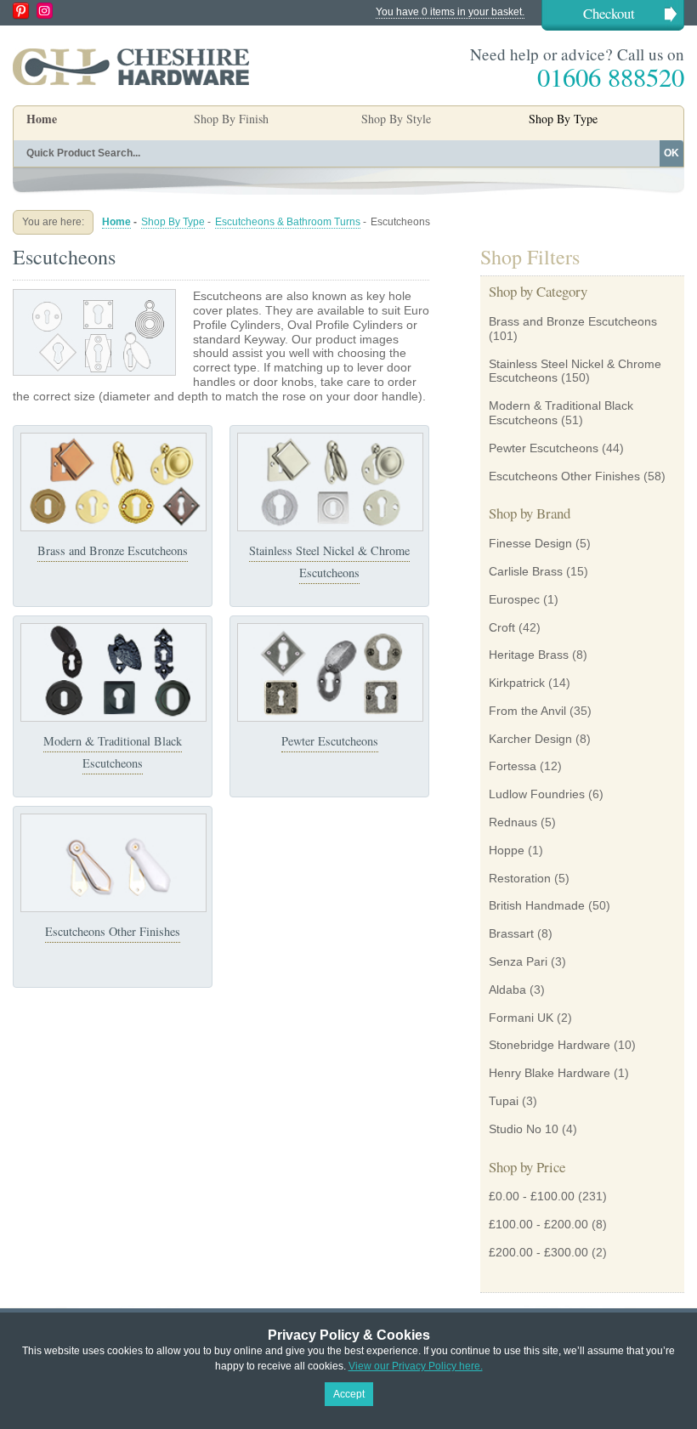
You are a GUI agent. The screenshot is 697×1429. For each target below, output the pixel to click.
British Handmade (537, 905)
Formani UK (521, 1017)
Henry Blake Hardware (549, 1073)
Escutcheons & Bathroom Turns (287, 222)
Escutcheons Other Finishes (112, 931)
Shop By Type (173, 222)
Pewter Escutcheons (329, 741)
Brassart (511, 933)
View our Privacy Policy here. (415, 1366)
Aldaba (507, 989)
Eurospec (514, 599)
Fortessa (512, 766)
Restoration (520, 878)
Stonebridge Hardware (549, 1045)
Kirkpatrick (517, 682)
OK (671, 153)
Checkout (609, 13)
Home (41, 119)
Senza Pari (518, 961)
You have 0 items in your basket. (450, 12)
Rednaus (513, 822)
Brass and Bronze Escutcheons (112, 550)
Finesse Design (530, 543)
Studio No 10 (523, 1129)
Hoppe (506, 850)
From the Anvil (527, 710)
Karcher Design (530, 739)
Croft (502, 627)
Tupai (503, 1101)
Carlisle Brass (526, 571)
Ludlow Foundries (537, 794)
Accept (349, 1394)
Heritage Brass (529, 654)
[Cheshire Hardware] (131, 66)
